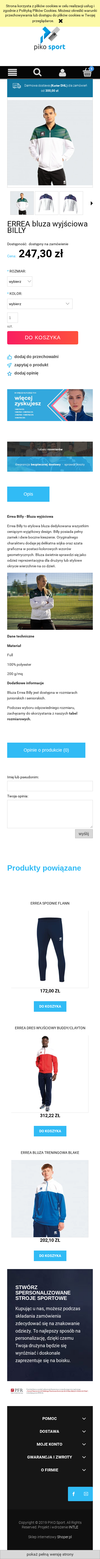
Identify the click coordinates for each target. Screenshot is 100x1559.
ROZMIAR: (16, 271)
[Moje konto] (62, 72)
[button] (12, 72)
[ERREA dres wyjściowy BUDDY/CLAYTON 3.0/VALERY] (50, 1074)
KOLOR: (14, 293)
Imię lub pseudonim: (23, 777)
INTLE (73, 1527)
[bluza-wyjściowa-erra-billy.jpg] (22, 203)
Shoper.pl (64, 1537)
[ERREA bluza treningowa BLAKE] (50, 1198)
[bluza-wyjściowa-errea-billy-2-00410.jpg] (71, 203)
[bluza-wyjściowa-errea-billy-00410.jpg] (46, 203)
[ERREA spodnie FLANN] (50, 949)
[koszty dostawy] (50, 449)
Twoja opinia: (17, 796)
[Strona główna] (50, 37)
